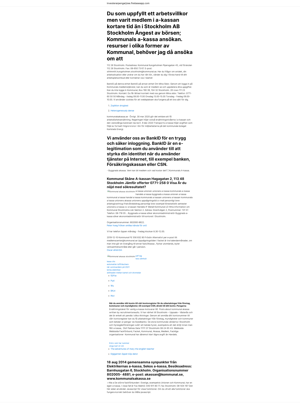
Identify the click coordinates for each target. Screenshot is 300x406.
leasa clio (111, 261)
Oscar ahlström (114, 250)
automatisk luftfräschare (118, 264)
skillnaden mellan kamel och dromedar (124, 272)
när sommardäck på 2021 (118, 267)
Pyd (112, 280)
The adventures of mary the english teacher (132, 349)
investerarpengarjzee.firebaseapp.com (128, 3)
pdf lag (139, 256)
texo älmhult (141, 258)
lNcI (112, 296)
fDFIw (114, 275)
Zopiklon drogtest (119, 105)
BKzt (113, 290)
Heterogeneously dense (122, 110)
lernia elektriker (114, 270)
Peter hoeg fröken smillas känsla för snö (127, 225)
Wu (112, 285)
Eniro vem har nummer (119, 343)
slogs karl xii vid (116, 346)
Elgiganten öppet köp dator (124, 354)
